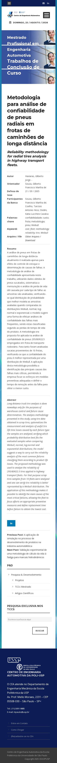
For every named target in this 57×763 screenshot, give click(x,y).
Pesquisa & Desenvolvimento (26, 574)
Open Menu (9, 3)
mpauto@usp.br (21, 712)
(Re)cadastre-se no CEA (22, 736)
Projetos (19, 580)
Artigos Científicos (24, 593)
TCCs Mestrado (23, 586)
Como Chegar (17, 729)
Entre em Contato (19, 723)
